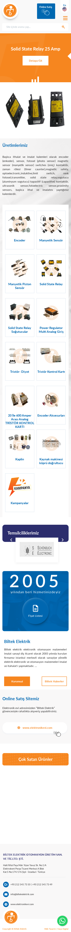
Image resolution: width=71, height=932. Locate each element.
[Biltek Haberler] (54, 681)
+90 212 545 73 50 (21, 884)
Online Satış (45, 6)
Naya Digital (62, 929)
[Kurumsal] (17, 681)
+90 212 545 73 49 (42, 884)
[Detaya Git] (35, 60)
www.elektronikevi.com (22, 904)
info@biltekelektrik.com (22, 894)
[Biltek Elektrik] (10, 10)
